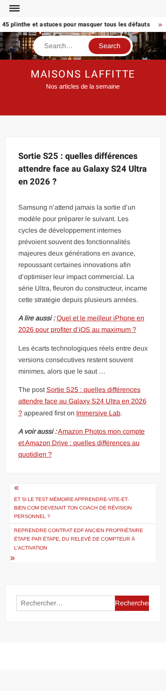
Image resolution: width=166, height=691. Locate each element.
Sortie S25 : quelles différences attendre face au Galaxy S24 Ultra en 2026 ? (82, 401)
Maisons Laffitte (83, 74)
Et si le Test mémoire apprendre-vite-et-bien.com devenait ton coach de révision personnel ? (73, 508)
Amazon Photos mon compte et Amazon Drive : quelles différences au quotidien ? (81, 443)
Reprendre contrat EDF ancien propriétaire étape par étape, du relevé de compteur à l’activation (78, 539)
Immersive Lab (98, 413)
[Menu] (13, 8)
